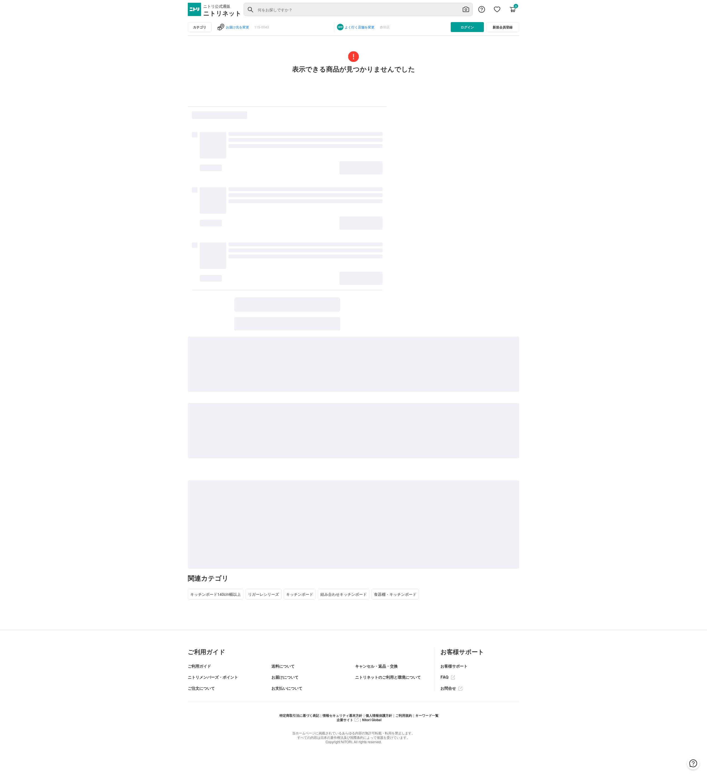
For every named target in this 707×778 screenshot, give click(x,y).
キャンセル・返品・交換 (376, 666)
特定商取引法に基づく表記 (299, 715)
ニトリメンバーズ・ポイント (213, 677)
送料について (283, 666)
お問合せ (448, 688)
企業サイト (345, 720)
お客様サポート (454, 666)
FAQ (445, 677)
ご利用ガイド (199, 666)
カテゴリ (199, 27)
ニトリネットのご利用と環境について (388, 677)
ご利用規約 (403, 715)
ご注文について (201, 688)
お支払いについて (286, 688)
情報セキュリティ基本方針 (342, 715)
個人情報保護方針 (379, 715)
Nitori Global (371, 720)
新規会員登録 (503, 27)
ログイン (467, 27)
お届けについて (285, 677)
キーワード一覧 (427, 715)
